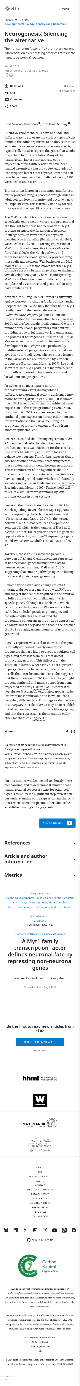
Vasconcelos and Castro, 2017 (25, 182)
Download (16, 86)
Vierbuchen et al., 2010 (56, 261)
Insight (24, 20)
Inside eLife (40, 1198)
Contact (40, 1185)
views (69, 86)
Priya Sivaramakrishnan (21, 124)
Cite (12, 93)
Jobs (40, 1171)
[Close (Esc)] (1, 1376)
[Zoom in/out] (12, 1376)
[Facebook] (73, 1232)
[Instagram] (44, 1232)
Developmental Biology (19, 24)
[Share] (5, 1376)
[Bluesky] (6, 1232)
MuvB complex (58, 903)
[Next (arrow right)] (5, 1379)
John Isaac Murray (54, 124)
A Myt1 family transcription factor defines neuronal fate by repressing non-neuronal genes (40, 955)
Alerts (40, 1180)
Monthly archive (40, 1203)
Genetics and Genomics (51, 24)
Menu (65, 9)
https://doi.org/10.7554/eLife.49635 (26, 71)
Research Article (32, 987)
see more (32, 767)
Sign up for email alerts (40, 1042)
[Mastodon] (35, 1232)
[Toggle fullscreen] (8, 1376)
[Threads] (64, 1232)
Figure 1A (41, 687)
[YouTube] (54, 1232)
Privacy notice (40, 1050)
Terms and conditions (40, 1189)
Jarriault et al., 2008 (40, 399)
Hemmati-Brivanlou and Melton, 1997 (39, 485)
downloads (67, 91)
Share (13, 106)
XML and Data (40, 1216)
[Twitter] (25, 1232)
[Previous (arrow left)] (1, 1379)
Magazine (10, 20)
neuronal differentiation (57, 907)
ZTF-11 (17, 903)
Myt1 (25, 903)
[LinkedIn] (15, 1232)
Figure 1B (39, 718)
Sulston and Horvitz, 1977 (40, 363)
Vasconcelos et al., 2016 (20, 244)
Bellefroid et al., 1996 (58, 177)
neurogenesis (38, 903)
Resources (40, 1211)
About (40, 1167)
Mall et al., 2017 (15, 266)
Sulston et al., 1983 (59, 337)
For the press (40, 1207)
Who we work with (40, 1176)
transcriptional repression (24, 907)
